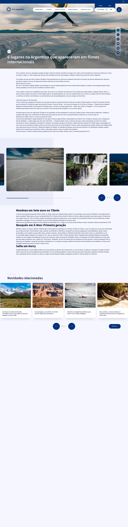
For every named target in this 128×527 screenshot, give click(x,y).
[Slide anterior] (101, 197)
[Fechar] (123, 2)
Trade (109, 5)
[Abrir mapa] (119, 9)
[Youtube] (118, 43)
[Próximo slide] (117, 197)
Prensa (100, 5)
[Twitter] (118, 34)
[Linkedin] (118, 52)
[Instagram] (118, 39)
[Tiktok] (118, 48)
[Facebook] (118, 30)
